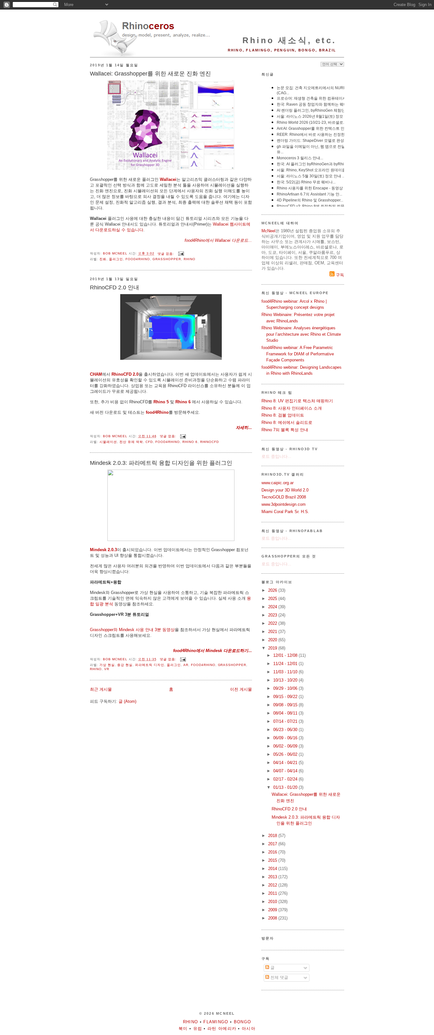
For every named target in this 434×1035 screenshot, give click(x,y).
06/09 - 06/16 (286, 737)
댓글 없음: (166, 253)
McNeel (268, 230)
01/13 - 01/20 (286, 787)
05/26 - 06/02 (286, 754)
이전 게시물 (241, 689)
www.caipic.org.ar (277, 482)
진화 (102, 259)
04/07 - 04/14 (286, 770)
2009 (273, 909)
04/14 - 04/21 (286, 762)
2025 (273, 598)
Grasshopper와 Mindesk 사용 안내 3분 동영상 (132, 629)
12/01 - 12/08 (286, 655)
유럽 (197, 1028)
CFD (149, 442)
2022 (273, 623)
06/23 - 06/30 (286, 729)
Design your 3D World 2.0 (285, 490)
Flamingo (215, 1021)
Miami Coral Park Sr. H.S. (285, 511)
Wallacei (168, 179)
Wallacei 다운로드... (233, 240)
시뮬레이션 (108, 442)
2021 (273, 631)
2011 (273, 893)
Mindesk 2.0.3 (103, 549)
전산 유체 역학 (131, 442)
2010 (273, 901)
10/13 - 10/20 (286, 680)
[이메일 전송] (180, 253)
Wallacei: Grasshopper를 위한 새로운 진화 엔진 (150, 73)
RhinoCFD (209, 442)
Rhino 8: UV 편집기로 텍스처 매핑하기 (297, 401)
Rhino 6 (183, 401)
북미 (183, 1028)
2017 (273, 843)
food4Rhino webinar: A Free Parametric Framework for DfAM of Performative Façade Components (297, 353)
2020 (273, 639)
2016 (273, 852)
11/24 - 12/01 (286, 663)
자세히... (244, 427)
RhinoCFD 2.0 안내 (114, 287)
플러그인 (116, 259)
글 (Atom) (127, 701)
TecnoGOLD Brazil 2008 (283, 497)
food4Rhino (157, 412)
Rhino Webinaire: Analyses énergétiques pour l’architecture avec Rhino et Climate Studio (301, 334)
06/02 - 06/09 (286, 746)
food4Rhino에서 (200, 240)
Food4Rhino (137, 259)
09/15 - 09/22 (286, 696)
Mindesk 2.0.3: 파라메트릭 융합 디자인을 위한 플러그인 (161, 463)
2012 (273, 885)
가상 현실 (107, 665)
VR (106, 669)
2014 (273, 868)
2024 (273, 606)
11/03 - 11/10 (286, 671)
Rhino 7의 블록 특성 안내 (284, 429)
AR (185, 665)
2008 (273, 918)
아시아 (248, 1028)
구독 (339, 275)
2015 (273, 860)
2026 (273, 590)
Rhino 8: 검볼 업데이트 (282, 415)
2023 (273, 615)
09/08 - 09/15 (286, 704)
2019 (273, 648)
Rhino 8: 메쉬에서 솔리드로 (286, 422)
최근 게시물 (101, 689)
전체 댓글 (278, 977)
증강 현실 (124, 665)
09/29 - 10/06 (286, 688)
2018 (273, 835)
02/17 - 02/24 (286, 779)
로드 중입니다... (276, 456)
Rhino (189, 259)
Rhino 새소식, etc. (289, 40)
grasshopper (167, 259)
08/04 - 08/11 (286, 713)
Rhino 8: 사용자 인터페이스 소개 (291, 408)
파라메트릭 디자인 (149, 665)
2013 (273, 876)
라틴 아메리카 (221, 1028)
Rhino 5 (161, 401)
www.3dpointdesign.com (283, 504)
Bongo (242, 1021)
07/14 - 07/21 (286, 721)
